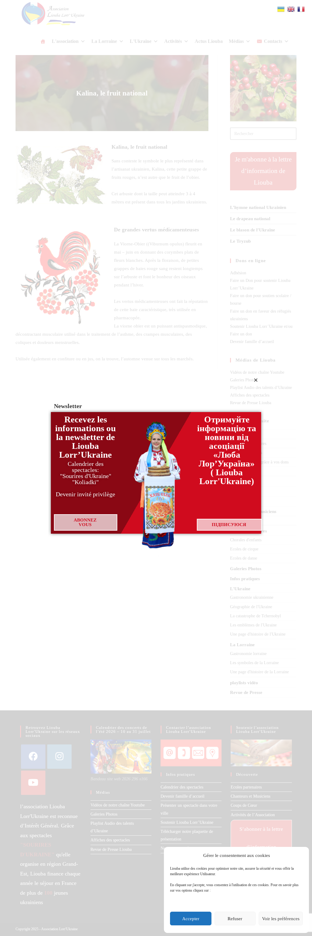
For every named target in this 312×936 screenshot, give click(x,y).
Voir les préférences (281, 918)
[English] (291, 8)
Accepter (190, 918)
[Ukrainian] (281, 8)
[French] (301, 8)
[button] (256, 380)
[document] (156, 468)
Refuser (235, 918)
